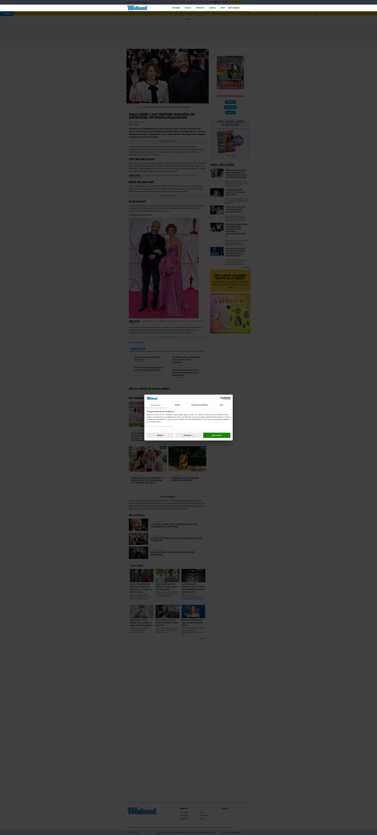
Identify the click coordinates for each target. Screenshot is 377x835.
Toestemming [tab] (155, 405)
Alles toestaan (217, 435)
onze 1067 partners (158, 414)
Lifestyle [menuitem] (212, 8)
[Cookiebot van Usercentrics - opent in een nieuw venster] (222, 398)
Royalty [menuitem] (188, 8)
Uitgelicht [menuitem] (200, 8)
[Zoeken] (248, 8)
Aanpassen (187, 435)
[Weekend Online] (137, 7)
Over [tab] (221, 405)
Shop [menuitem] (223, 8)
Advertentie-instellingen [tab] (199, 405)
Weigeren (160, 435)
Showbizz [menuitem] (176, 8)
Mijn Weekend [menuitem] (234, 8)
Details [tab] (177, 405)
